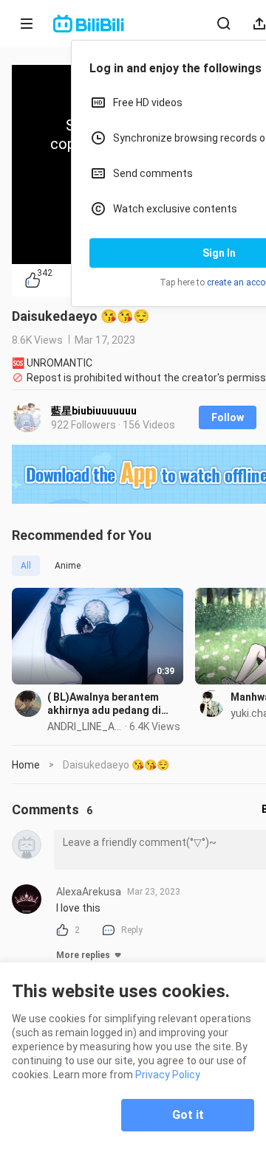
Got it (188, 1115)
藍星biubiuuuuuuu (94, 411)
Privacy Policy (167, 1075)
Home (26, 765)
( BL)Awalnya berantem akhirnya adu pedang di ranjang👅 (104, 704)
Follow (227, 417)
